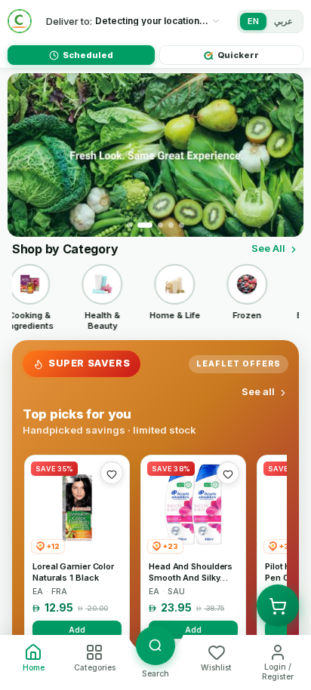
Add (77, 629)
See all (258, 391)
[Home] (20, 21)
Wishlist (216, 668)
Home (34, 668)
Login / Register (278, 672)
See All (268, 248)
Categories (94, 668)
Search (155, 674)
